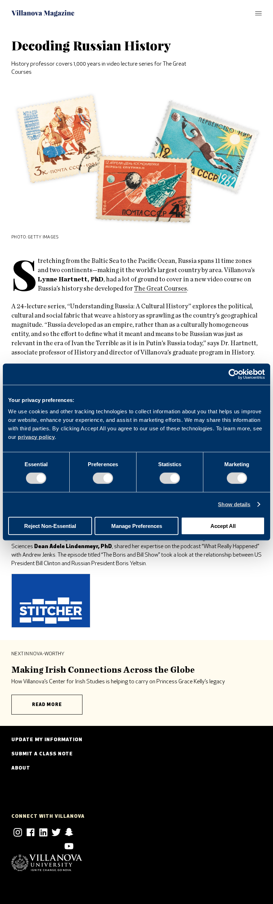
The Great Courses (160, 289)
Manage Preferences (136, 526)
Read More (47, 704)
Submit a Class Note (42, 754)
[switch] (103, 478)
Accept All (223, 526)
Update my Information (46, 740)
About (20, 768)
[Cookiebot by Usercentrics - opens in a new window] (234, 374)
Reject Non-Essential (50, 526)
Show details (234, 504)
